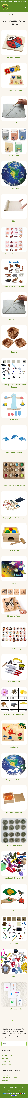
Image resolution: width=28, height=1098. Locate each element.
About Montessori (6, 1055)
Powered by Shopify (14, 1090)
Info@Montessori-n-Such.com (10, 1077)
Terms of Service (6, 1065)
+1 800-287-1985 (6, 1075)
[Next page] (19, 1020)
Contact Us (4, 1080)
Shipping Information (7, 1061)
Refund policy (5, 1058)
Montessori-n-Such (19, 1087)
